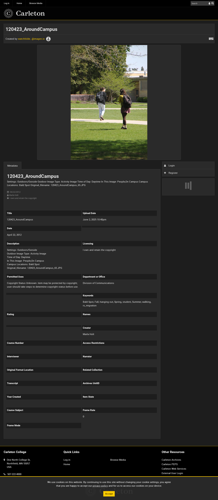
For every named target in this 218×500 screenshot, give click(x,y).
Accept (109, 493)
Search (212, 3)
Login (171, 165)
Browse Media (35, 3)
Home (19, 3)
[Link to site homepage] (24, 13)
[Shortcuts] (211, 38)
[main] (109, 233)
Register (173, 172)
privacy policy (100, 485)
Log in (6, 3)
